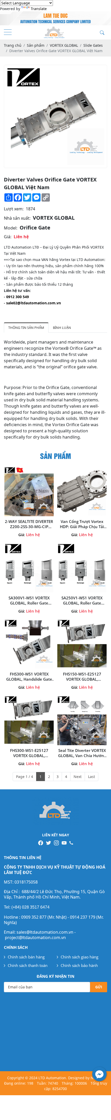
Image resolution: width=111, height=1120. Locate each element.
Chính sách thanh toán (27, 965)
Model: (10, 228)
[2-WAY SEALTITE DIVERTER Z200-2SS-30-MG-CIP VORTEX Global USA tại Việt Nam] (29, 491)
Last (91, 776)
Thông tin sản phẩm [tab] (26, 327)
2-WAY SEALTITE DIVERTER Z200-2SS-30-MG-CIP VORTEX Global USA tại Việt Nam (29, 524)
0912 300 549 (17, 296)
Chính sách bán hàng (26, 956)
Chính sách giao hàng (79, 956)
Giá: (7, 237)
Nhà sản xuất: (17, 218)
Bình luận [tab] (62, 327)
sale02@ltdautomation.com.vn (33, 302)
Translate (39, 8)
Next (78, 776)
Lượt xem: (13, 209)
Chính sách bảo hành (79, 965)
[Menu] (8, 32)
